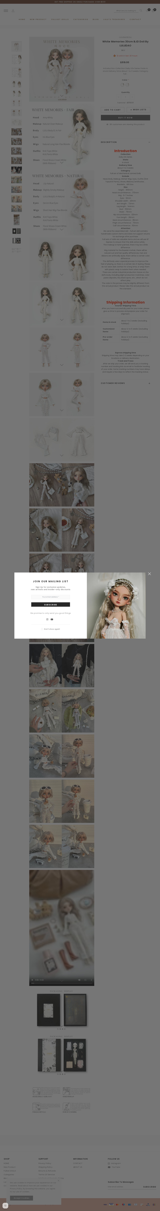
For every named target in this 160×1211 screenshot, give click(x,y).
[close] (149, 574)
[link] (48, 619)
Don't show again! (52, 629)
